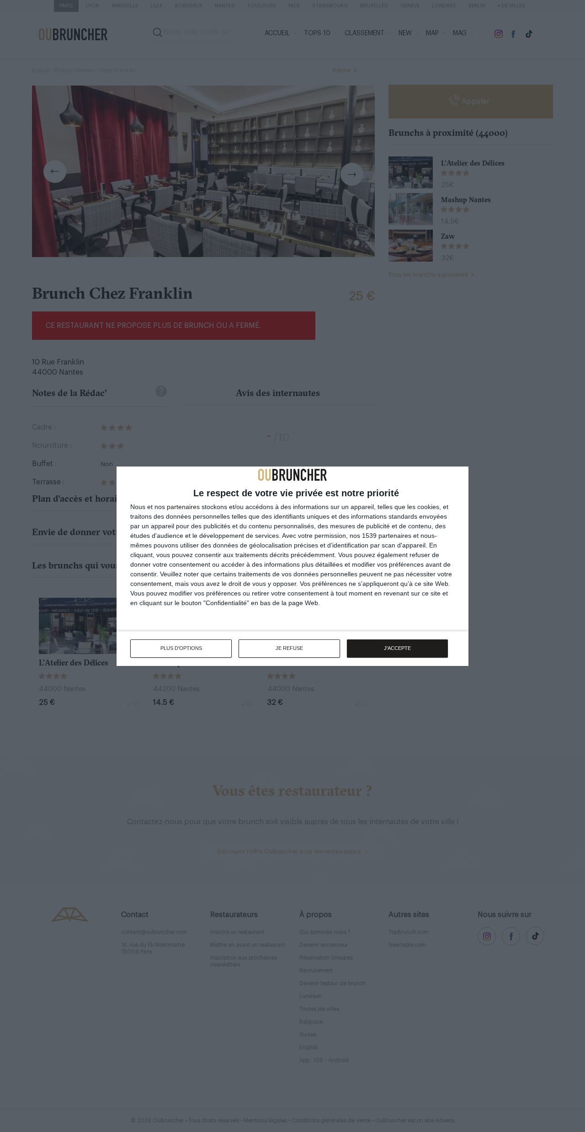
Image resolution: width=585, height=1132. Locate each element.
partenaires (183, 507)
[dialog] (292, 566)
